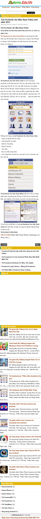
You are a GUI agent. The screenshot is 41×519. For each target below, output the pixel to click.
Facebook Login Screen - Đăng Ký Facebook (18, 266)
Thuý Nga (27, 515)
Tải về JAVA (5, 235)
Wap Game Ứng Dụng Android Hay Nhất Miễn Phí (20, 518)
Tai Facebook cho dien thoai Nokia (12, 36)
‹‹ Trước (4, 245)
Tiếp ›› (38, 245)
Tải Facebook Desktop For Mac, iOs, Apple (17, 263)
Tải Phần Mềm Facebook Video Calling (16, 270)
